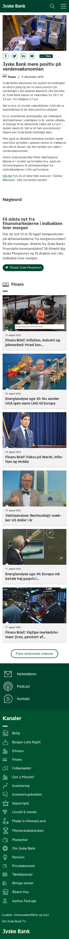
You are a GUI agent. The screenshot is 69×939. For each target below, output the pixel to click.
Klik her (7, 176)
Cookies (7, 915)
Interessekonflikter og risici (31, 915)
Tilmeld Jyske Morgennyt (25, 267)
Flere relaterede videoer (34, 653)
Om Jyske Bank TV (14, 921)
